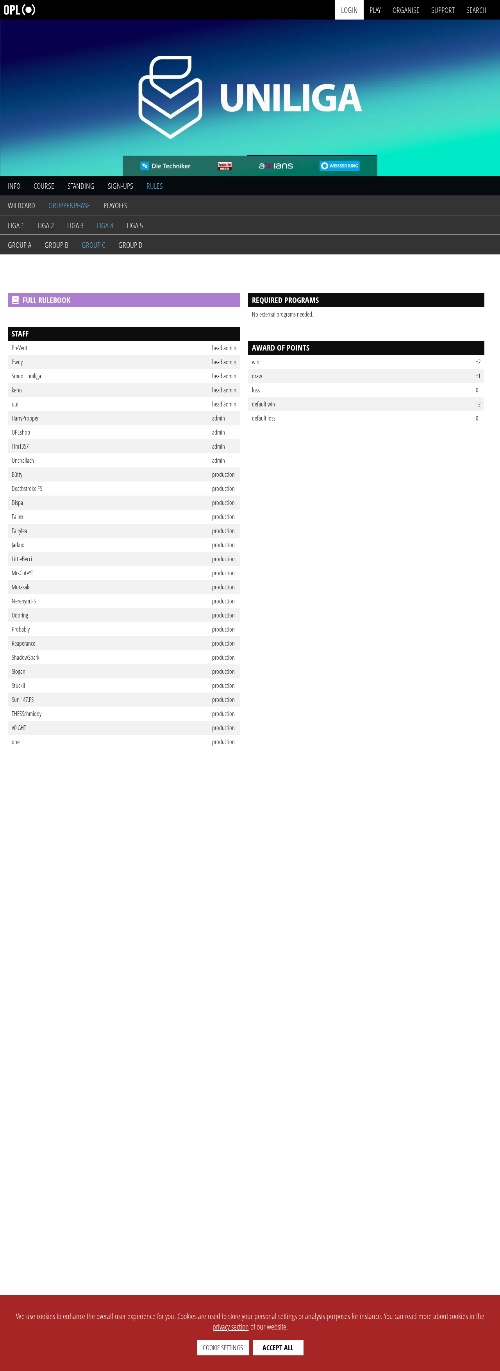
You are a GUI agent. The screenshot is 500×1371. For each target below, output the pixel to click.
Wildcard (21, 205)
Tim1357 (20, 446)
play (375, 9)
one (16, 741)
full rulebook (46, 300)
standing (81, 186)
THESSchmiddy (26, 713)
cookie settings (223, 1347)
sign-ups (120, 186)
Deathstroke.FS (27, 488)
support (443, 9)
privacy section (230, 1326)
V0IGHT (19, 727)
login (349, 9)
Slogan (18, 671)
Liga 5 (135, 225)
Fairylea (19, 530)
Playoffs (115, 205)
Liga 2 (46, 225)
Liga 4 (105, 225)
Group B (56, 245)
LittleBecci (22, 559)
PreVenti (20, 348)
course (44, 186)
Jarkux (18, 545)
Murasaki (21, 587)
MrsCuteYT (22, 573)
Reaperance (23, 643)
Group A (19, 245)
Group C (93, 245)
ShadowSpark (25, 657)
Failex (17, 516)
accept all (277, 1347)
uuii (16, 404)
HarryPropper (25, 418)
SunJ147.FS (23, 699)
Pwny (17, 362)
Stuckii (18, 685)
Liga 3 (75, 225)
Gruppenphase (69, 205)
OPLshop (21, 432)
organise (406, 9)
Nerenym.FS (24, 601)
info (14, 186)
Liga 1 (16, 225)
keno (17, 390)
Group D (130, 245)
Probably (21, 629)
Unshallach (23, 460)
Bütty (17, 474)
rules (154, 186)
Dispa (17, 502)
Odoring (20, 615)
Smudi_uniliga (26, 376)
